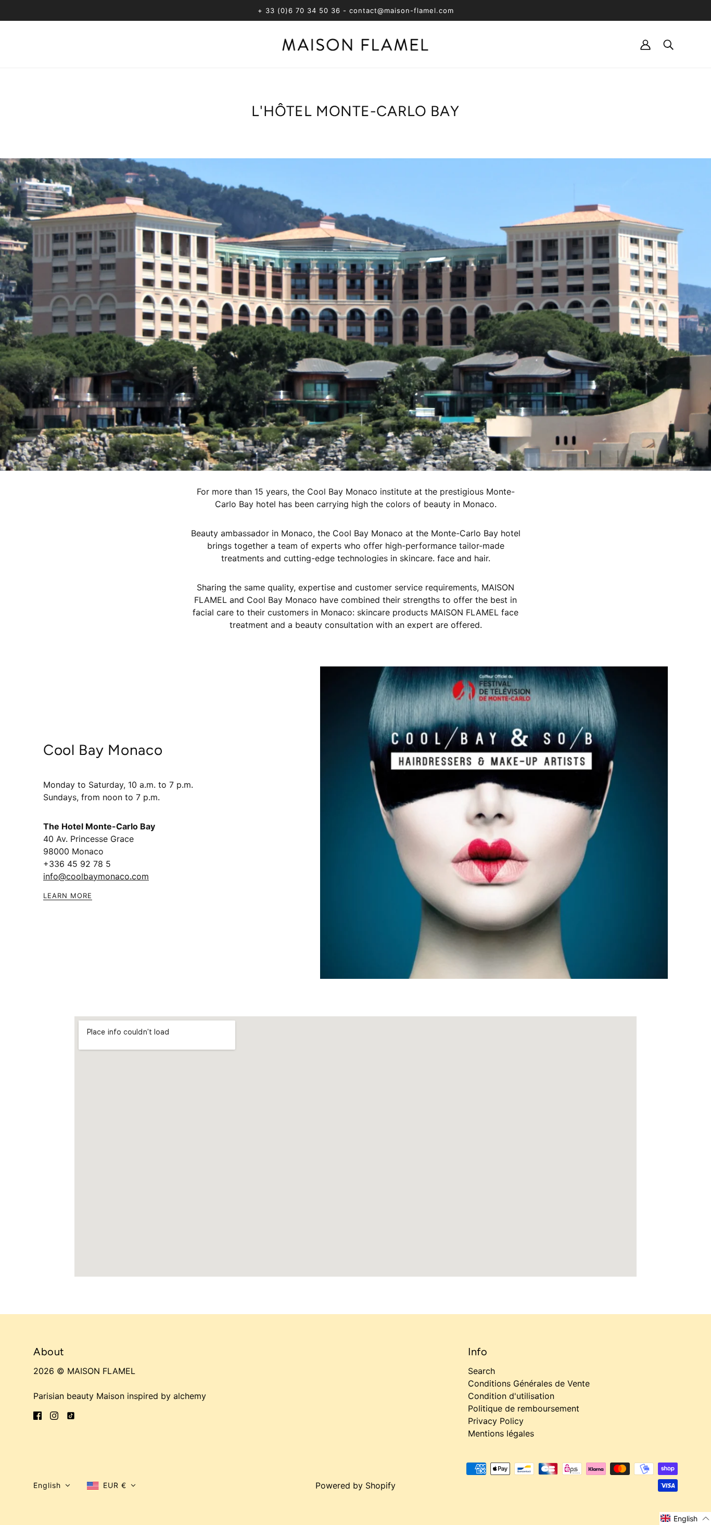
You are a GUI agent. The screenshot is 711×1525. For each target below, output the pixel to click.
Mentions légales (501, 1433)
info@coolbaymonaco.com (96, 876)
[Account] (645, 44)
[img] (37, 1414)
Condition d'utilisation (511, 1396)
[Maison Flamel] (355, 44)
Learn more (67, 896)
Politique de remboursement (523, 1408)
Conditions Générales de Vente (529, 1383)
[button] (51, 1485)
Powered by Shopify (355, 1485)
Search (481, 1371)
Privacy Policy (496, 1421)
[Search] (668, 44)
